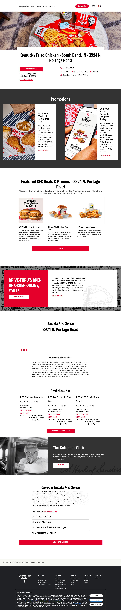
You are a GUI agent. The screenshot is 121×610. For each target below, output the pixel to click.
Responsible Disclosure (60, 588)
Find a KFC (98, 578)
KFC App (86, 582)
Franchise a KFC (59, 586)
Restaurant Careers (75, 578)
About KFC (57, 578)
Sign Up (61, 465)
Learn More (57, 296)
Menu (39, 578)
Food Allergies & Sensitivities (44, 584)
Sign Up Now (105, 155)
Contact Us (86, 580)
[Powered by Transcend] (19, 607)
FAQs (85, 578)
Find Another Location (60, 431)
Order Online (31, 69)
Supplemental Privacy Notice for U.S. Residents (49, 601)
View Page (24, 413)
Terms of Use (77, 603)
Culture (72, 582)
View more (60, 248)
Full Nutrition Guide (42, 580)
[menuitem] (32, 6)
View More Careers (60, 542)
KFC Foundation (59, 582)
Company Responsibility (60, 584)
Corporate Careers (75, 580)
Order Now (43, 150)
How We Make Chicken (60, 580)
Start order (82, 6)
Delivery (95, 71)
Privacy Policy (29, 601)
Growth (72, 584)
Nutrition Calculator (42, 582)
